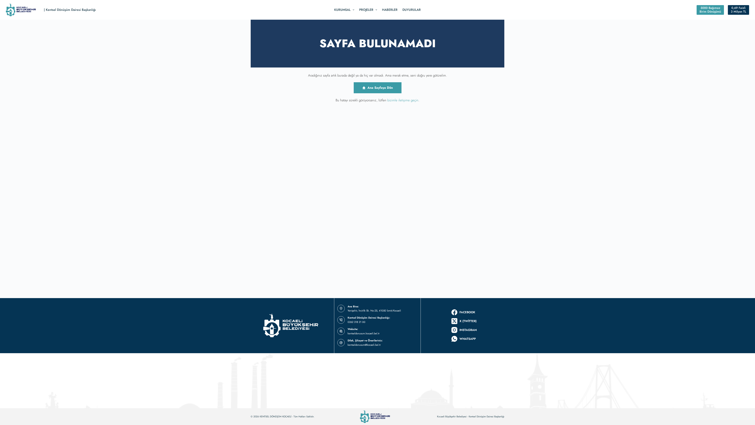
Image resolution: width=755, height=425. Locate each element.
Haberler (390, 9)
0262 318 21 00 (356, 322)
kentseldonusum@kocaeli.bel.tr (364, 345)
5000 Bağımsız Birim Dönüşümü (710, 10)
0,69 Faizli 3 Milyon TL (738, 10)
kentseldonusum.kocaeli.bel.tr (363, 333)
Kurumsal (342, 9)
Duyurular (411, 9)
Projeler (366, 9)
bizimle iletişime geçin (402, 100)
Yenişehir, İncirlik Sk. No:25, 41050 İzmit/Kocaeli (374, 310)
